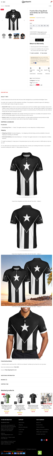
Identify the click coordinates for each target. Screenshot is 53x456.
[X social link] (35, 85)
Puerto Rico (35, 82)
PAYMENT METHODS (40, 434)
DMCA (20, 434)
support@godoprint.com (7, 434)
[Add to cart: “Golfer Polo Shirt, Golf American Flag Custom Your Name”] (42, 403)
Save (3, 9)
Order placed (32, 73)
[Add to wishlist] (10, 394)
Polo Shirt (7, 6)
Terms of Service (40, 427)
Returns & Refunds (23, 427)
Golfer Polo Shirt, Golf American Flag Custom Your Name (46, 407)
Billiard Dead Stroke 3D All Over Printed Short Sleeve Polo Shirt (33, 407)
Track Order (21, 429)
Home (2, 6)
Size (31, 23)
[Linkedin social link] (40, 85)
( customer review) (40, 17)
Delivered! (47, 73)
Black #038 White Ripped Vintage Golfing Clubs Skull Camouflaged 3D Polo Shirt (19, 408)
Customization (33, 32)
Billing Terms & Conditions (42, 429)
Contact (21, 431)
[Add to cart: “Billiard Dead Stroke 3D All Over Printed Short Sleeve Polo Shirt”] (28, 403)
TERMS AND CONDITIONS (42, 431)
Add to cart (39, 40)
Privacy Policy (39, 425)
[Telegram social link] (42, 85)
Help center (21, 422)
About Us (38, 422)
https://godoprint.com (11, 370)
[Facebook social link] (33, 85)
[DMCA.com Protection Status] (40, 452)
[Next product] (51, 6)
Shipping (21, 425)
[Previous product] (48, 6)
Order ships (39, 73)
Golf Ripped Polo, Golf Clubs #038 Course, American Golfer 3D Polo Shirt (6, 407)
